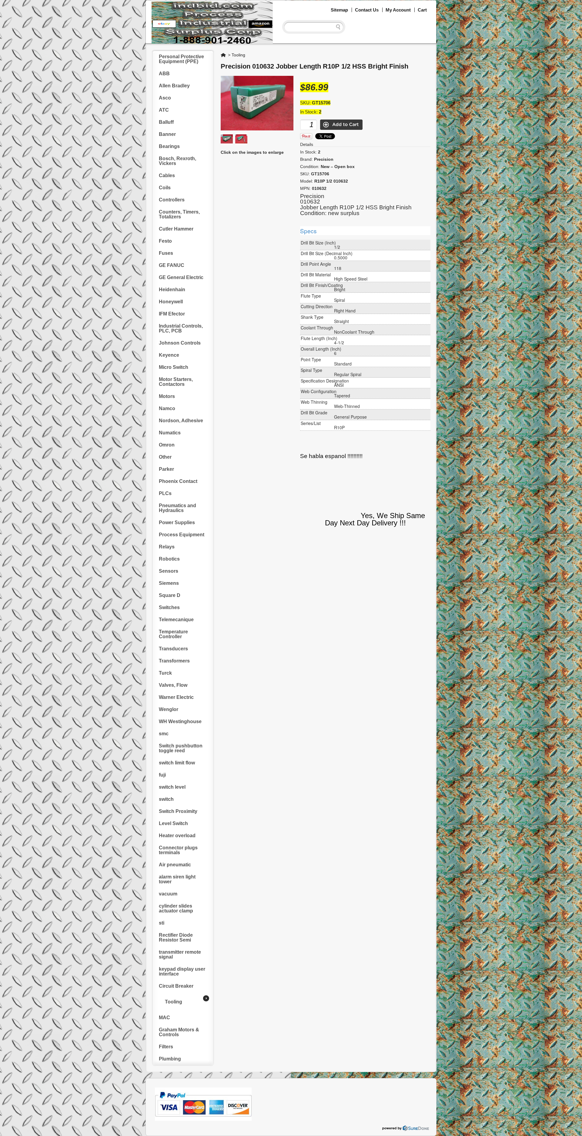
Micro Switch (173, 367)
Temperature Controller (173, 634)
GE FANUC (171, 265)
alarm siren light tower (177, 879)
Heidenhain (172, 289)
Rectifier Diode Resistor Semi (176, 937)
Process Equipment (181, 534)
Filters (166, 1046)
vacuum (168, 893)
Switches (169, 607)
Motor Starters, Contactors (176, 382)
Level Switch (173, 823)
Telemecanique (176, 619)
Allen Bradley (174, 85)
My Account (398, 9)
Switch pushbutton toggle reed (180, 748)
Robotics (169, 558)
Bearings (169, 146)
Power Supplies (177, 522)
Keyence (169, 355)
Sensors (168, 571)
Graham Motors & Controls (179, 1032)
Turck (165, 673)
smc (164, 733)
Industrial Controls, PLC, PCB (181, 328)
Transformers (174, 660)
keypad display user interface (182, 971)
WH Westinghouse (180, 721)
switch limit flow (177, 762)
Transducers (173, 648)
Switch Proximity (178, 811)
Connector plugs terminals (178, 850)
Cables (167, 175)
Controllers (172, 199)
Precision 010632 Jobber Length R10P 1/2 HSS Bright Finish (314, 66)
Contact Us (367, 9)
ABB (164, 73)
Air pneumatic (175, 864)
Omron (167, 444)
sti (161, 922)
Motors (167, 396)
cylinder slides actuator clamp (176, 908)
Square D (169, 595)
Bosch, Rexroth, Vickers (177, 161)
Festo (165, 241)
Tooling (173, 1001)
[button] (581, 1135)
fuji (162, 774)
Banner (167, 134)
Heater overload (177, 835)
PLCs (165, 493)
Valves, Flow (173, 685)
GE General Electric (181, 277)
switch (166, 799)
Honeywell (171, 301)
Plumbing (170, 1058)
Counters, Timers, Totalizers (179, 214)
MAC (164, 1017)
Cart (422, 9)
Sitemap (339, 9)
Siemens (169, 583)
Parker (166, 469)
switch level (172, 787)
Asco (165, 97)
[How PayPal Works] (203, 1119)
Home (224, 55)
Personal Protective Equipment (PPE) (181, 59)
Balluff (166, 122)
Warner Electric (176, 697)
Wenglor (168, 709)
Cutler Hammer (176, 228)
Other (165, 457)
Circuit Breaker (176, 986)
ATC (164, 110)
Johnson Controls (180, 343)
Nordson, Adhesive (181, 420)
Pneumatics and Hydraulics (177, 508)
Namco (167, 408)
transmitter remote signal (180, 954)
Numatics (170, 432)
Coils (165, 187)
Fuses (166, 253)
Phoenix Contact (178, 481)
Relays (167, 546)
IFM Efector (172, 313)
